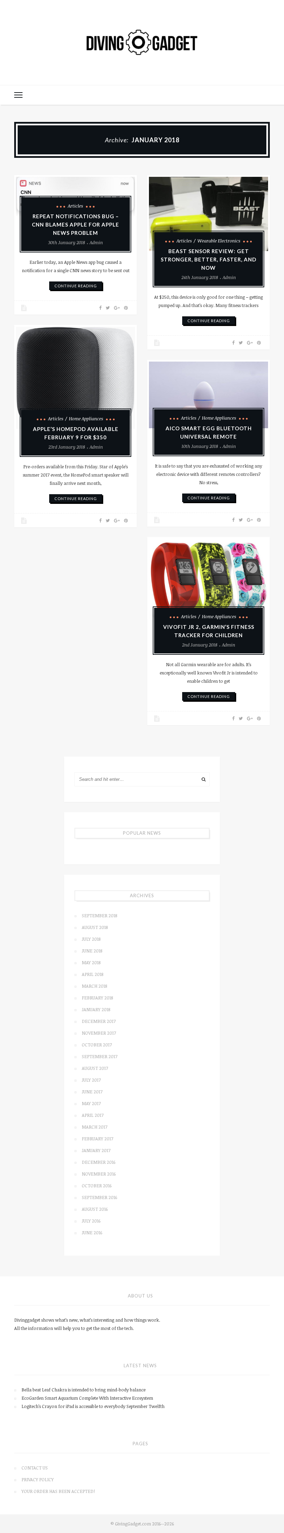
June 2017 (92, 1092)
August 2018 (95, 927)
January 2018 (96, 1009)
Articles (75, 206)
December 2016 (98, 1162)
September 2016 (99, 1197)
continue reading (75, 286)
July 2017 (91, 1080)
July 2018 (91, 939)
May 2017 (91, 1103)
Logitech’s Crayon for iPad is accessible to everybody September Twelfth (93, 1406)
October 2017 (97, 1045)
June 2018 (92, 951)
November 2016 (99, 1174)
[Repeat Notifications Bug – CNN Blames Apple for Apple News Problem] (75, 197)
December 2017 (99, 1021)
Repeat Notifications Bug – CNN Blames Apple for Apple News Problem (75, 224)
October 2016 (97, 1185)
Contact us (34, 1468)
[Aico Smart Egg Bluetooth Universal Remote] (208, 395)
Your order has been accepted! (58, 1491)
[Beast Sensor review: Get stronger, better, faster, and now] (208, 214)
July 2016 (91, 1221)
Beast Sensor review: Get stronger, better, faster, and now (208, 259)
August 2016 (95, 1209)
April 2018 (92, 974)
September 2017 (99, 1056)
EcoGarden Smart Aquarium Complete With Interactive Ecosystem (87, 1398)
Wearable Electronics (218, 241)
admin (96, 242)
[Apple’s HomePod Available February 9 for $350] (75, 378)
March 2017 (94, 1127)
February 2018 (97, 998)
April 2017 (93, 1115)
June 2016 (92, 1232)
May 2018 (91, 962)
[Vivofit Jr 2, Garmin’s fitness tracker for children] (208, 583)
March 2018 (94, 986)
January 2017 (96, 1150)
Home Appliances (86, 418)
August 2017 (95, 1068)
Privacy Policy (37, 1479)
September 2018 (99, 915)
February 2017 (97, 1139)
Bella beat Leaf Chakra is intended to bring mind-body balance (83, 1390)
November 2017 (99, 1033)
